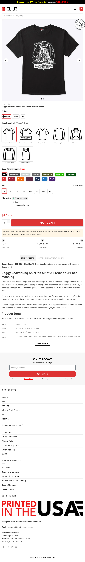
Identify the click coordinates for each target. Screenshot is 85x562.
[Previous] (6, 60)
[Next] (79, 60)
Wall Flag (5, 406)
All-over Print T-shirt (11, 410)
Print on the (6, 198)
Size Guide (79, 185)
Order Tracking (8, 450)
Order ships (42, 247)
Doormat (5, 419)
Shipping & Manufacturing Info (50, 258)
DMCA (4, 454)
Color (11, 169)
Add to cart (47, 223)
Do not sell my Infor (10, 445)
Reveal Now (42, 374)
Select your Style (9, 123)
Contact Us (7, 432)
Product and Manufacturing (14, 481)
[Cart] (81, 9)
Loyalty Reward (8, 489)
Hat (3, 414)
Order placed (6, 247)
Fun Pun (10, 104)
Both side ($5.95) (22, 205)
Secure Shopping (9, 485)
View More (41, 343)
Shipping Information (11, 472)
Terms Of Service (9, 437)
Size (42, 185)
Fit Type (5, 111)
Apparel (5, 397)
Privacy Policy (28, 379)
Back (17, 202)
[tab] (28, 258)
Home (3, 104)
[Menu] (74, 9)
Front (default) (21, 198)
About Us (6, 467)
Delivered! (79, 247)
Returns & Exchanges (11, 476)
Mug (3, 401)
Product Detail (27, 258)
